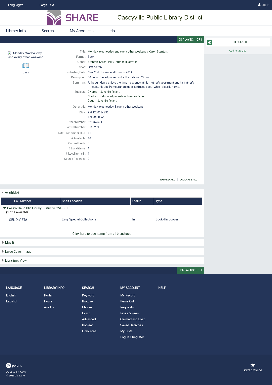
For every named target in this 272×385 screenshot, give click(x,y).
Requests (127, 307)
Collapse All (188, 179)
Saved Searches (131, 325)
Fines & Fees (129, 313)
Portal (48, 295)
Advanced (89, 319)
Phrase (87, 307)
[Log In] (259, 4)
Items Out (127, 301)
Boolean (87, 325)
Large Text (46, 5)
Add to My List (237, 50)
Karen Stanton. (128, 51)
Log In (265, 4)
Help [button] (111, 30)
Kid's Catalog (253, 370)
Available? (12, 192)
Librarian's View (16, 260)
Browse (87, 301)
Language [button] (14, 288)
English (11, 295)
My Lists (126, 331)
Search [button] (48, 30)
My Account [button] (81, 30)
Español (11, 301)
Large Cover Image (18, 251)
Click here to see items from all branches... (101, 234)
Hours (48, 301)
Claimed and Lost (132, 319)
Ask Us (49, 307)
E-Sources (89, 331)
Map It (9, 243)
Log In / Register (132, 337)
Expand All (167, 179)
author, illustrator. (112, 61)
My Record (127, 295)
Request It (240, 42)
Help (162, 288)
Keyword (88, 295)
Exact (86, 313)
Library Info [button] (16, 30)
